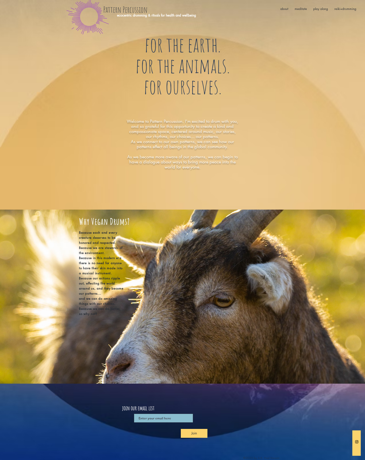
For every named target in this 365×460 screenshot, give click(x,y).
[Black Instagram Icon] (357, 442)
